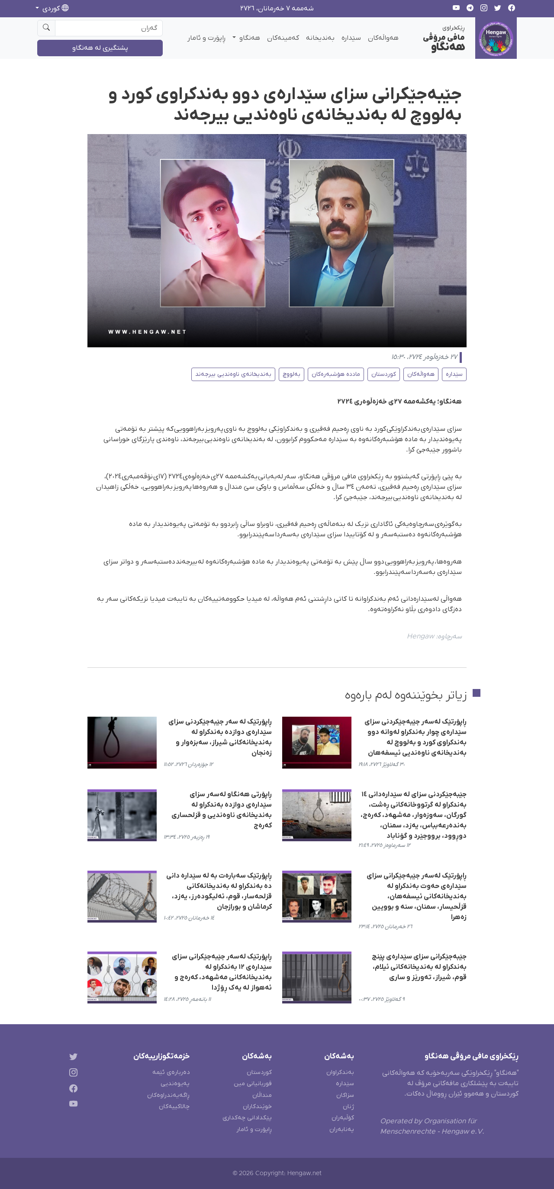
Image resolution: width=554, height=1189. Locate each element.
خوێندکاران (257, 1106)
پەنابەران (341, 1129)
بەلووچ (291, 374)
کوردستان (383, 374)
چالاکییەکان (174, 1106)
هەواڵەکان (383, 38)
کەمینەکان (283, 38)
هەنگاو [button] (249, 38)
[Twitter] (71, 1058)
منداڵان (262, 1095)
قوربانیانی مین (253, 1084)
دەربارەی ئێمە (171, 1072)
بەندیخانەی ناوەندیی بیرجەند (233, 374)
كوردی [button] (51, 8)
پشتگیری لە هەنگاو (100, 48)
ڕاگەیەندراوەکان (168, 1095)
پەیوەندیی (175, 1084)
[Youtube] (71, 1105)
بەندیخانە (320, 38)
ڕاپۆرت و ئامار (206, 38)
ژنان (348, 1106)
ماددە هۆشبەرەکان (336, 374)
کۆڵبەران (343, 1118)
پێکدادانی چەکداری (247, 1118)
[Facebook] (71, 1089)
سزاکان (345, 1095)
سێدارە (351, 38)
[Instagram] (71, 1073)
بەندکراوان (340, 1072)
